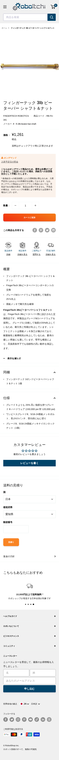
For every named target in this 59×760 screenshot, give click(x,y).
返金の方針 (9, 556)
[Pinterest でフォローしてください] (24, 719)
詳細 (8, 254)
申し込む (29, 688)
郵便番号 (7, 522)
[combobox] (25, 17)
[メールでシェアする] (53, 230)
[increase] (35, 205)
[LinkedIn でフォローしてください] (43, 719)
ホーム (4, 28)
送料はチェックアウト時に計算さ (29, 145)
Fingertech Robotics (16, 116)
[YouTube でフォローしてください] (30, 719)
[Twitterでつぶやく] (47, 230)
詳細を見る (22, 254)
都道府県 (7, 507)
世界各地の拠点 (10, 704)
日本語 (34, 704)
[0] (53, 7)
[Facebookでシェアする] (34, 230)
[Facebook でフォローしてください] (5, 719)
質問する (36, 254)
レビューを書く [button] (29, 463)
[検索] (52, 17)
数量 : (6, 205)
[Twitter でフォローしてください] (12, 719)
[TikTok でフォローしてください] (36, 719)
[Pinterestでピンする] (41, 230)
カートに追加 (29, 217)
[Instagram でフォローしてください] (18, 719)
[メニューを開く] (5, 7)
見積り (11, 542)
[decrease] (15, 205)
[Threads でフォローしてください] (49, 719)
